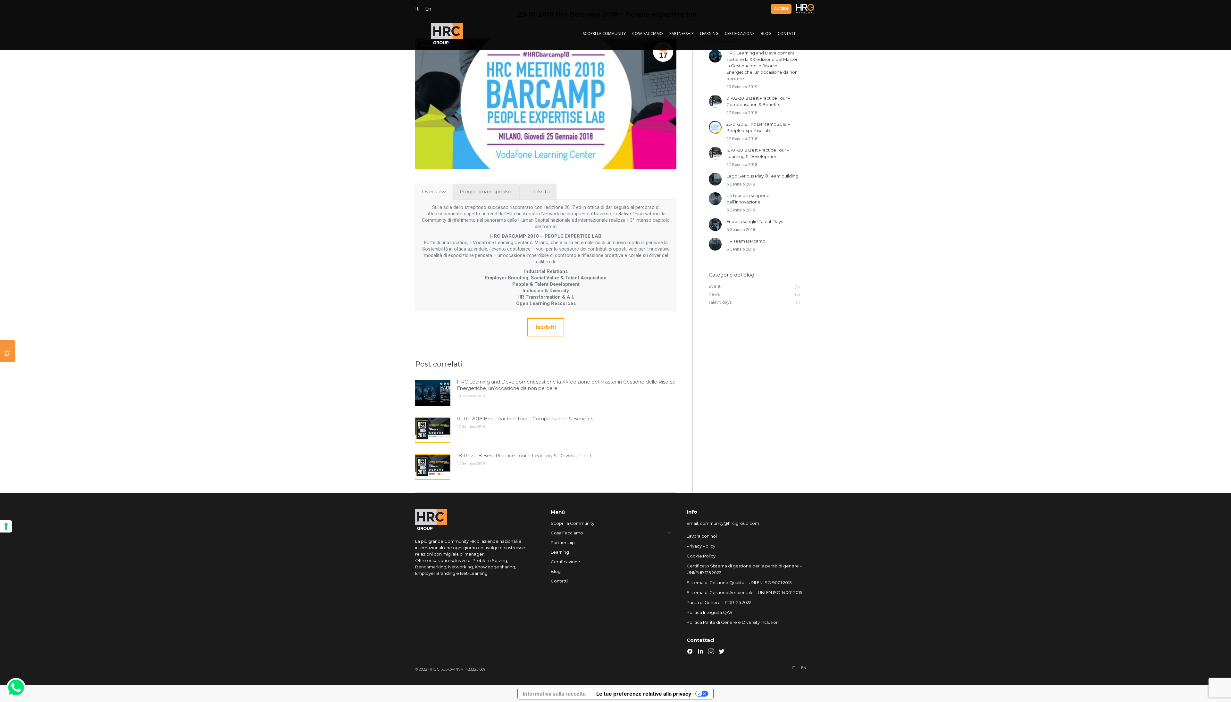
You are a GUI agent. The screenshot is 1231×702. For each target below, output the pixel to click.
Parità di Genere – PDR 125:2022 (719, 602)
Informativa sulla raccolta (554, 693)
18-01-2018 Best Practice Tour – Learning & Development (524, 455)
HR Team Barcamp (746, 241)
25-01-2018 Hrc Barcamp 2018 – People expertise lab (758, 127)
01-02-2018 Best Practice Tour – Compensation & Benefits (525, 419)
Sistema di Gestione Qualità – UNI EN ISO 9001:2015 (739, 582)
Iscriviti (546, 327)
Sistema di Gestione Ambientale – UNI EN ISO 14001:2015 (744, 592)
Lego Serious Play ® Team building (762, 175)
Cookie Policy (701, 555)
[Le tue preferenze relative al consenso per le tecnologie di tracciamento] (6, 526)
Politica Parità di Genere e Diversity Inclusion (733, 622)
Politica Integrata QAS (710, 612)
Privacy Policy (701, 546)
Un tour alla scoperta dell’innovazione (748, 198)
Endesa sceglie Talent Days (754, 221)
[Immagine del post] (432, 393)
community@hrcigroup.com (729, 523)
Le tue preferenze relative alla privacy (643, 693)
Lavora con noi (702, 536)
